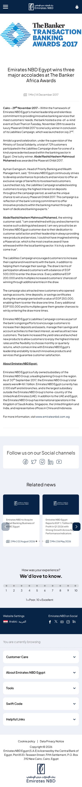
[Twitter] (56, 621)
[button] (76, 526)
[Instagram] (68, 621)
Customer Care (17, 657)
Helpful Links (15, 719)
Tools (10, 688)
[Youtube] (62, 621)
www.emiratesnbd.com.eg (53, 416)
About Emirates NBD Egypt (25, 672)
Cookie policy (26, 741)
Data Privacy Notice (52, 741)
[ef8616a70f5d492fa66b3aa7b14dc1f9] (41, 7)
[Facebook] (49, 621)
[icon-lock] (77, 6)
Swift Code (14, 704)
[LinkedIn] (74, 621)
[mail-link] (26, 462)
